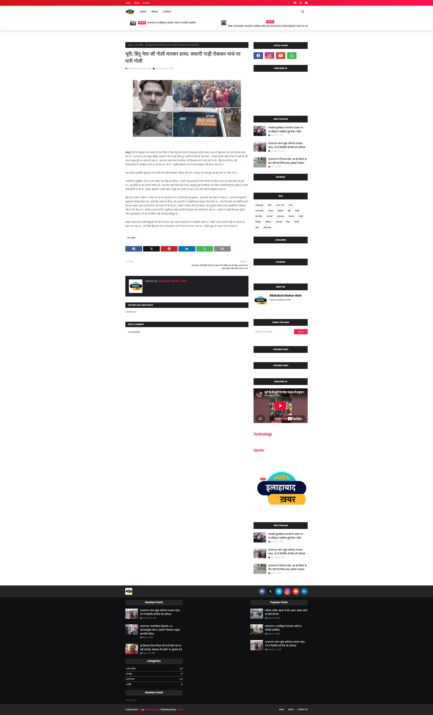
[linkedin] (304, 591)
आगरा (291, 205)
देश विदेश (258, 216)
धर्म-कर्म (269, 216)
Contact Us (303, 709)
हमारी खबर (267, 227)
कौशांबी (280, 211)
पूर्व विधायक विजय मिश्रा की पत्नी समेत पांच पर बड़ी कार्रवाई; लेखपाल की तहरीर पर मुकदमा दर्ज (161, 647)
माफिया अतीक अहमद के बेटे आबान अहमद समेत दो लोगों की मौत (286, 612)
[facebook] (295, 3)
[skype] (279, 591)
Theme (179, 709)
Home (128, 3)
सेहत (257, 227)
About (137, 3)
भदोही (301, 216)
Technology (263, 434)
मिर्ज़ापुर (258, 222)
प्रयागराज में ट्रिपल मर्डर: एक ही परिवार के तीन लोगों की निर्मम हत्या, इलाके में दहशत (287, 161)
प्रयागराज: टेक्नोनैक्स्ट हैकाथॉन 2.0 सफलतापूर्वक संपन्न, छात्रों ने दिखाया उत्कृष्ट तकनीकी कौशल (160, 630)
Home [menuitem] (143, 11)
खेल (289, 211)
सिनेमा (296, 222)
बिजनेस (291, 216)
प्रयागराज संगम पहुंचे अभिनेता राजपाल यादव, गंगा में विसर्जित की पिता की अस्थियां (286, 145)
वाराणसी (279, 222)
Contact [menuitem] (167, 11)
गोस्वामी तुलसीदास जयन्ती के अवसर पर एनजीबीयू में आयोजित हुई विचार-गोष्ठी (285, 129)
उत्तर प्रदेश (139, 45)
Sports (259, 450)
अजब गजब (280, 205)
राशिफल (268, 222)
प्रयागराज (280, 216)
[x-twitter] (270, 591)
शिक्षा (288, 222)
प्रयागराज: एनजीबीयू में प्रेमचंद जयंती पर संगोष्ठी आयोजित (167, 22)
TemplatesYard (152, 709)
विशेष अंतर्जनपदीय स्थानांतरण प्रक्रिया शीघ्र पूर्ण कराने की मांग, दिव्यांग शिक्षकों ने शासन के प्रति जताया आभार (263, 26)
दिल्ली (297, 211)
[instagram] (300, 3)
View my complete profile (280, 300)
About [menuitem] (154, 11)
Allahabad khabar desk (139, 68)
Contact (146, 3)
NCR (270, 205)
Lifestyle (259, 205)
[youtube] (306, 3)
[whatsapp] (292, 55)
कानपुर (270, 211)
